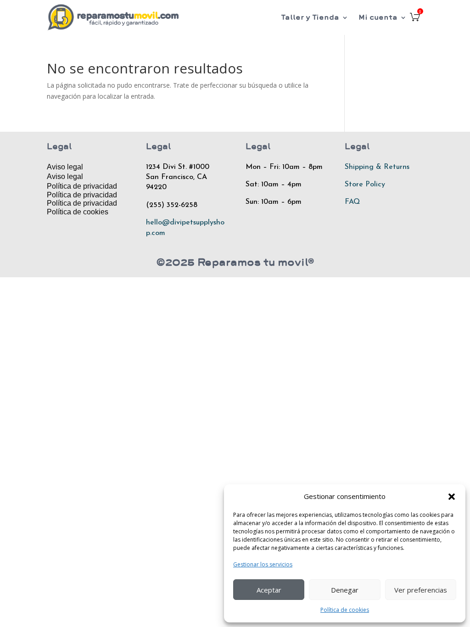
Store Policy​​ (365, 184)
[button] (451, 496)
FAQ (352, 202)
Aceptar (269, 589)
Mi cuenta (377, 17)
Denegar (344, 589)
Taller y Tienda (310, 17)
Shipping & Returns (377, 167)
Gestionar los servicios (262, 564)
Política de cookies (344, 610)
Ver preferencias (420, 589)
